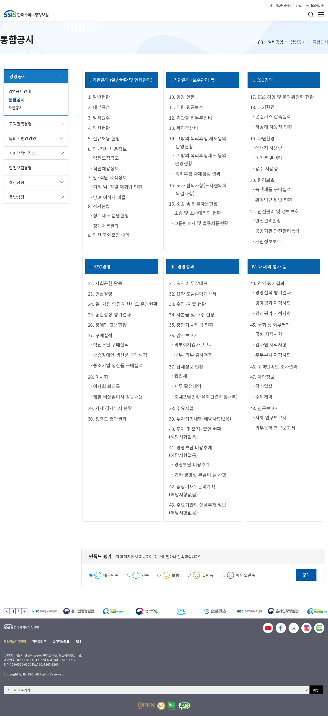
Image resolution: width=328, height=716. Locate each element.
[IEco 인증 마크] (172, 705)
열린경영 (275, 42)
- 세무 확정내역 (186, 386)
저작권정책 (39, 641)
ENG (299, 5)
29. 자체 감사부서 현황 (110, 408)
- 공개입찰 (263, 386)
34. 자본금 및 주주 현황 (191, 314)
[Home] (262, 42)
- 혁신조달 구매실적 (109, 344)
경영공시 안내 (19, 91)
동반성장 (16, 197)
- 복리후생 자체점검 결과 (196, 173)
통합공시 (16, 99)
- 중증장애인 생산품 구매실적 (118, 354)
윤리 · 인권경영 (22, 138)
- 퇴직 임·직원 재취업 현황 (116, 186)
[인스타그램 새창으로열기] (306, 628)
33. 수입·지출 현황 (187, 304)
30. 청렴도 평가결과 (107, 418)
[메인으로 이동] (26, 13)
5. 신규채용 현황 (104, 138)
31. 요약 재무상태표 (188, 283)
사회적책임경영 (22, 153)
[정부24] (147, 611)
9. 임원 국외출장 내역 (109, 234)
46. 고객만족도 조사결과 (274, 366)
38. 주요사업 (181, 408)
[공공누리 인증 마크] (146, 705)
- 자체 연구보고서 (270, 417)
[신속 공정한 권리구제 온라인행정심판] (79, 611)
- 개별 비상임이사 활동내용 (116, 396)
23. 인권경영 (100, 293)
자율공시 (15, 107)
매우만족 (110, 575)
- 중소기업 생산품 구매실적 (116, 365)
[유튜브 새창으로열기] (268, 628)
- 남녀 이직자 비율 (108, 197)
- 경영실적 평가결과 (272, 292)
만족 (145, 575)
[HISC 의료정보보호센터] (45, 611)
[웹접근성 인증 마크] (184, 706)
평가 (306, 575)
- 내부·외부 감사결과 (191, 354)
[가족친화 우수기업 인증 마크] (161, 706)
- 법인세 (179, 375)
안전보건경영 (20, 168)
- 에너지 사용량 (267, 147)
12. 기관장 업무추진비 (190, 117)
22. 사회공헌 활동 (105, 283)
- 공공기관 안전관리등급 (276, 230)
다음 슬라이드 (18, 611)
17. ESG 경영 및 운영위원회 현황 (282, 96)
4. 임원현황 (99, 127)
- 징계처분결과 (104, 225)
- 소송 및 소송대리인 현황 (196, 212)
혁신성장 (16, 182)
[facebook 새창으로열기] (281, 628)
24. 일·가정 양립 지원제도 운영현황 (123, 304)
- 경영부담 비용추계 (190, 464)
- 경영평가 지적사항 (272, 302)
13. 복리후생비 (183, 127)
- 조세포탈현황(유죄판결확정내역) (204, 396)
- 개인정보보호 (267, 241)
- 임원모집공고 (104, 157)
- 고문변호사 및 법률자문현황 (199, 223)
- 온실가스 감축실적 (272, 116)
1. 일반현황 (99, 96)
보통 (175, 575)
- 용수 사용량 (265, 168)
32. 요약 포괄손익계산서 (192, 293)
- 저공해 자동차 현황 (272, 126)
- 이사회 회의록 (105, 386)
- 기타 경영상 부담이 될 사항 (199, 474)
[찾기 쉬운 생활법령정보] (113, 611)
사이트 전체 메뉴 (321, 14)
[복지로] (181, 611)
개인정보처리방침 (281, 5)
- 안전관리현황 (267, 220)
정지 (12, 611)
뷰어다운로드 (61, 641)
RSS (78, 641)
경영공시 (297, 42)
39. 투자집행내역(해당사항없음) (200, 418)
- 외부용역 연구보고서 (274, 427)
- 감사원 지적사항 (270, 344)
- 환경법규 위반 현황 (272, 199)
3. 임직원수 (99, 117)
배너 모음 (24, 611)
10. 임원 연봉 (182, 96)
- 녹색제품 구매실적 (272, 189)
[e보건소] (215, 611)
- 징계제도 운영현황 (109, 215)
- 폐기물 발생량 (267, 157)
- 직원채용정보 (104, 168)
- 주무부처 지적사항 (272, 354)
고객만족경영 (20, 124)
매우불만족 (245, 575)
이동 (316, 690)
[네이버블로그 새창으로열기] (319, 628)
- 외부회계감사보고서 (192, 344)
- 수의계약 (263, 396)
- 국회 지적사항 (267, 334)
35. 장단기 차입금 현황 (191, 324)
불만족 (207, 575)
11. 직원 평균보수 (186, 107)
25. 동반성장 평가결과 (109, 314)
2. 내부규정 (99, 107)
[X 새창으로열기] (294, 628)
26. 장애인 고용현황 (107, 324)
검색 (311, 14)
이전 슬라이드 (7, 611)
